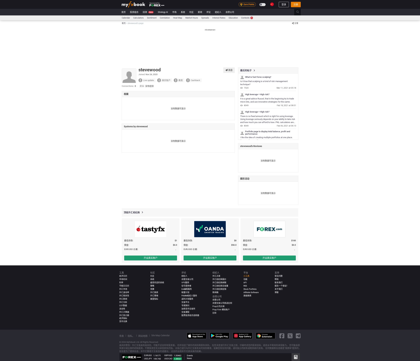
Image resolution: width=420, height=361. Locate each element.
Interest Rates (218, 18)
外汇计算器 (124, 312)
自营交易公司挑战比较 (222, 303)
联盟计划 (185, 292)
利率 (121, 282)
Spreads (205, 18)
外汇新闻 (123, 299)
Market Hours (191, 18)
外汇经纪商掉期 (219, 282)
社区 (191, 12)
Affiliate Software (251, 292)
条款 (121, 336)
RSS (245, 286)
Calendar (126, 18)
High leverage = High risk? (257, 94)
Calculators (138, 18)
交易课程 (185, 312)
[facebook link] (281, 336)
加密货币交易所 (188, 309)
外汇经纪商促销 (219, 289)
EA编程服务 (186, 289)
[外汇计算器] (296, 357)
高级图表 (247, 296)
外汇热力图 (124, 315)
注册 (296, 4)
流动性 (122, 309)
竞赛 (152, 289)
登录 (284, 4)
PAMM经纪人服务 (189, 296)
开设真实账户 (151, 258)
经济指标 (123, 318)
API (245, 282)
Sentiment (152, 18)
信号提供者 (186, 286)
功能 (245, 279)
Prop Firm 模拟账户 (221, 310)
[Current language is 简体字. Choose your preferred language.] (272, 4)
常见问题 (279, 276)
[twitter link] (290, 336)
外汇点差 (216, 276)
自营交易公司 (187, 279)
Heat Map (177, 18)
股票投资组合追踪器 (190, 315)
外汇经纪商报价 (219, 279)
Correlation (165, 18)
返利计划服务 (187, 299)
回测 (148, 12)
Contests (246, 18)
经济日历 (123, 276)
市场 (174, 12)
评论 (208, 12)
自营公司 (230, 12)
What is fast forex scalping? (258, 77)
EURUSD (148, 355)
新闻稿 (215, 292)
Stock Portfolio (250, 289)
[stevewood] (242, 77)
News (189, 358)
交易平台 (185, 302)
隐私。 (131, 336)
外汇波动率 (124, 292)
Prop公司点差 (218, 306)
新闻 (200, 12)
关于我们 (279, 289)
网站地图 (142, 336)
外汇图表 (154, 292)
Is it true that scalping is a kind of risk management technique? (264, 83)
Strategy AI (163, 12)
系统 (183, 12)
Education (233, 18)
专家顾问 (185, 305)
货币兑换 (123, 321)
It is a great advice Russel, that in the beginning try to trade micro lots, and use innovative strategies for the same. (267, 100)
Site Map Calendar (160, 335)
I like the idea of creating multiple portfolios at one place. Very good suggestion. (266, 139)
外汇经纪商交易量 (220, 286)
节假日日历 (124, 286)
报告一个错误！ (281, 286)
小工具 (246, 276)
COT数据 (123, 305)
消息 (230, 70)
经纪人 (218, 12)
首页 (123, 12)
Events (190, 355)
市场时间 (123, 279)
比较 (214, 313)
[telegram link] (298, 336)
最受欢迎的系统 (157, 282)
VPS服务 (185, 282)
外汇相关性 (124, 296)
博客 (277, 292)
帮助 (277, 279)
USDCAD (168, 358)
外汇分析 (123, 302)
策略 (152, 286)
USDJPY (148, 358)
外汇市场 (123, 289)
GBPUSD (168, 355)
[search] (299, 12)
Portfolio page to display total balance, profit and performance (267, 132)
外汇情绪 (154, 296)
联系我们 (279, 282)
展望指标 (154, 299)
